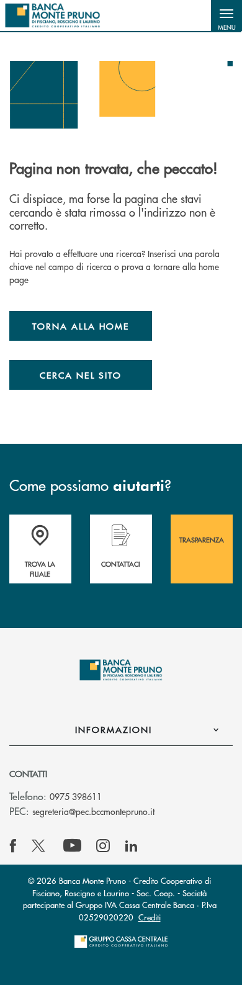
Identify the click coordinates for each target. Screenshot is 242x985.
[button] (226, 15)
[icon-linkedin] (131, 846)
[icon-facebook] (13, 846)
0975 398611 (76, 796)
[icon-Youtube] (72, 846)
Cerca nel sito (81, 375)
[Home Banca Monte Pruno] (52, 15)
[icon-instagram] (103, 846)
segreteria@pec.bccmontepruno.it (93, 811)
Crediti (149, 917)
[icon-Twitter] (40, 846)
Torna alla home (80, 326)
